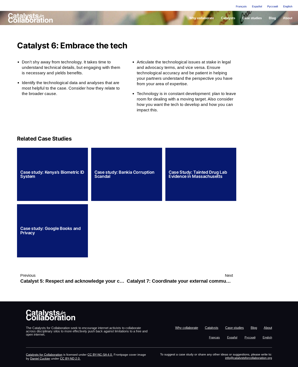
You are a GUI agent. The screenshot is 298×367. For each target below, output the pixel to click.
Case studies (252, 18)
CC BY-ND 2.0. (70, 358)
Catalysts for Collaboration (44, 354)
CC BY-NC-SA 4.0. (100, 354)
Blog (272, 18)
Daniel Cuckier (40, 358)
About (287, 18)
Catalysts (228, 18)
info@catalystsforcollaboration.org (248, 358)
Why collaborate (201, 18)
